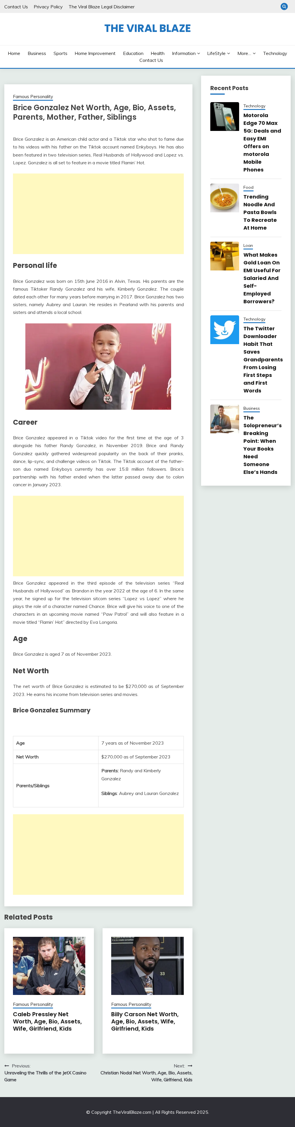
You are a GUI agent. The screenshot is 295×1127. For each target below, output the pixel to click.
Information (184, 53)
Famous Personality (33, 96)
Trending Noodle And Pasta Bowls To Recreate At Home (260, 212)
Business (37, 53)
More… (244, 53)
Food (248, 187)
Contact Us (16, 6)
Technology (275, 53)
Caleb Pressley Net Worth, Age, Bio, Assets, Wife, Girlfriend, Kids (47, 1021)
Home (14, 53)
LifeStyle (216, 53)
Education (133, 53)
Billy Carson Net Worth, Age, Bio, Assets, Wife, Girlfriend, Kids (145, 1021)
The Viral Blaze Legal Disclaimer (102, 6)
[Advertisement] (98, 213)
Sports (60, 53)
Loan (248, 245)
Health (157, 53)
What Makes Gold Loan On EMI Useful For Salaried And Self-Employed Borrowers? (262, 278)
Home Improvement (95, 53)
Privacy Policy (48, 6)
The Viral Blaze (147, 28)
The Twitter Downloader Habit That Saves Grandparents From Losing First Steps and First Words (263, 359)
